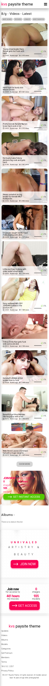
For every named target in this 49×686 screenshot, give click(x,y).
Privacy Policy (7, 671)
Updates (4, 631)
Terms (4, 662)
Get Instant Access (26, 496)
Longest (27, 19)
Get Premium (7, 653)
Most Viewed (7, 19)
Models (4, 644)
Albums (4, 640)
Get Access (27, 605)
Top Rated (18, 19)
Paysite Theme (17, 4)
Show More (24, 464)
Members (5, 657)
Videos (4, 635)
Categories (6, 649)
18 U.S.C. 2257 (7, 666)
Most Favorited (38, 19)
